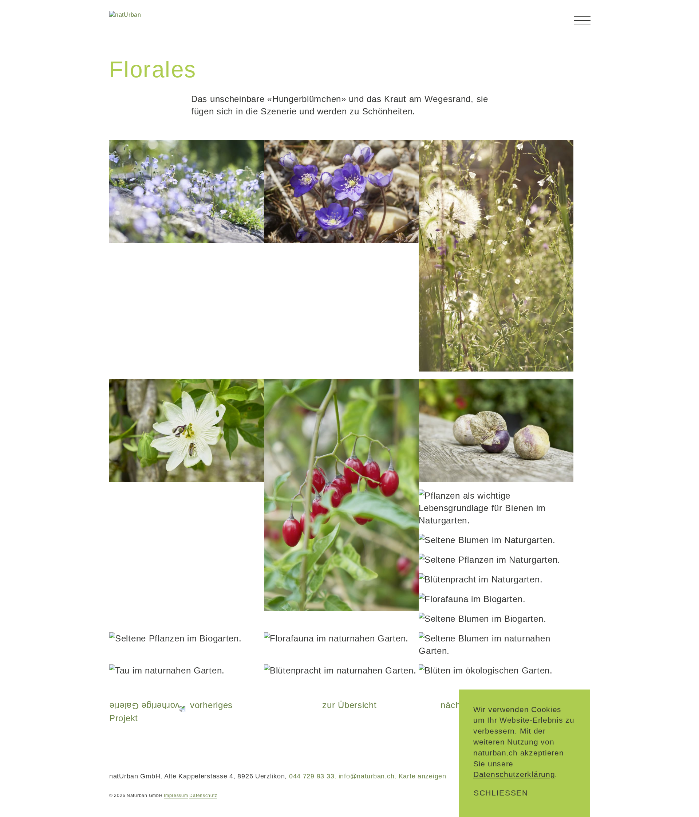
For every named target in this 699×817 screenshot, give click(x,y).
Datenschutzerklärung (514, 774)
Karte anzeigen (422, 776)
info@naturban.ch (367, 776)
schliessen (501, 793)
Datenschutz (203, 795)
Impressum (176, 795)
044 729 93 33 (311, 776)
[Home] (152, 24)
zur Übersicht (349, 705)
